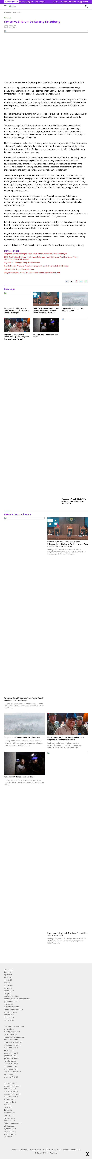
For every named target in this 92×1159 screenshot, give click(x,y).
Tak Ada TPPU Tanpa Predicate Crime (19, 269)
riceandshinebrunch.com (13, 1042)
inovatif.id (8, 980)
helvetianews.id (10, 1061)
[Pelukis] (12, 6)
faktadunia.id (9, 1050)
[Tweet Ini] (71, 281)
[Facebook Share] (67, 281)
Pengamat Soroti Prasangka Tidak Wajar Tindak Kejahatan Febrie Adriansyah (35, 254)
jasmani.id (8, 972)
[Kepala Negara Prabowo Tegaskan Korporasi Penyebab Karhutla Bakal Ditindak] (17, 325)
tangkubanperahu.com (13, 1123)
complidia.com (9, 1029)
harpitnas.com (9, 1118)
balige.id (7, 993)
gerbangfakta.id (10, 1099)
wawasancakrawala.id (12, 1072)
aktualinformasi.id (11, 1047)
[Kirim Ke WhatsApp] (86, 281)
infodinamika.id (10, 1102)
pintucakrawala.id (10, 1069)
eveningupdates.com (12, 1032)
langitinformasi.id (10, 1066)
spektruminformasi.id (12, 1094)
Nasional (7, 18)
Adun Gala (12, 26)
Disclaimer (56, 1150)
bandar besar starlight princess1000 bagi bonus (22, 956)
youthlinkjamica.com (12, 1001)
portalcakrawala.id (11, 1091)
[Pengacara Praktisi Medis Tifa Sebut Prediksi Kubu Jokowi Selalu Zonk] (75, 407)
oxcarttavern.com (11, 1039)
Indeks (14, 1150)
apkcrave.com (9, 1020)
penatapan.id (9, 991)
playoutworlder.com (12, 1007)
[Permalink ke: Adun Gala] (6, 26)
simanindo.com (10, 1131)
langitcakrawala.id (11, 1064)
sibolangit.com (9, 1126)
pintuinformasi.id (10, 1083)
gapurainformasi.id (11, 1053)
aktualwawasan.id (11, 1096)
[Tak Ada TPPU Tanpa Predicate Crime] (46, 325)
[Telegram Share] (81, 281)
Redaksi (46, 1150)
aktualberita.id (9, 1074)
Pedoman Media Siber (72, 1150)
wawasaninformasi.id (12, 1086)
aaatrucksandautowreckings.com (17, 999)
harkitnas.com (9, 1121)
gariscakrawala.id (10, 1056)
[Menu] (5, 6)
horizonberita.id (10, 1088)
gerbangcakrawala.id (12, 1058)
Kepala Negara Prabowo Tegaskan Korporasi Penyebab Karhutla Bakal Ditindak (36, 266)
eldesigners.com (10, 1012)
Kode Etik (23, 1150)
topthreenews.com (11, 996)
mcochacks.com (10, 1034)
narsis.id (7, 1104)
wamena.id (8, 985)
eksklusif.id (8, 977)
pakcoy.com (9, 1115)
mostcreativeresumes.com (14, 1037)
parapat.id (8, 988)
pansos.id (8, 1107)
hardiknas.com (9, 1112)
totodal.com (9, 1017)
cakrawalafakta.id (11, 1077)
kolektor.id (8, 1137)
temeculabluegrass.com (13, 1009)
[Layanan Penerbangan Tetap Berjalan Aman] (75, 299)
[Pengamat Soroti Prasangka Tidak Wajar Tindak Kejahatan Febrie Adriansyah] (17, 299)
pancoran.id (8, 969)
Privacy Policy (35, 1150)
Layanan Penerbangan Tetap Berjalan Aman (22, 263)
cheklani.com (9, 1015)
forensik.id (8, 1110)
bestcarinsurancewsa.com (14, 1026)
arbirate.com (9, 1004)
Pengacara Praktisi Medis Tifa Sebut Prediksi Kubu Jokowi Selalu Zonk (32, 273)
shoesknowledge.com (12, 1045)
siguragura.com (10, 1129)
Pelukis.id (53, 1153)
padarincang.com (10, 1134)
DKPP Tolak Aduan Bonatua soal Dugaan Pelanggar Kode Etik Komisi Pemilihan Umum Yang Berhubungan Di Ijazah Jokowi (41, 258)
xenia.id (7, 983)
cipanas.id (8, 975)
